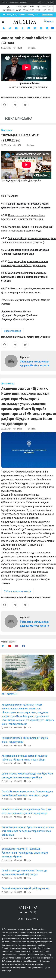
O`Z (39, 2)
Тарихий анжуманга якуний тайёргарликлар (25, 888)
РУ (43, 2)
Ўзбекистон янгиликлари (17, 591)
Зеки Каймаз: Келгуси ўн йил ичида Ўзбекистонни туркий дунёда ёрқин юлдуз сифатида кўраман (25, 852)
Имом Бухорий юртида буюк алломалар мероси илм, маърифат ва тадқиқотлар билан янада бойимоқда (28, 831)
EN (48, 2)
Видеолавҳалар (12, 330)
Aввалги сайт (47, 14)
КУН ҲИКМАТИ (9, 693)
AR (52, 2)
